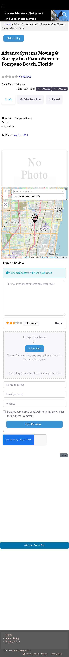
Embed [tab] (56, 99)
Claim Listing (13, 38)
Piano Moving (60, 89)
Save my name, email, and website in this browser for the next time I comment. (35, 413)
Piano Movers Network (24, 13)
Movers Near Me (34, 545)
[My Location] (39, 196)
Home (7, 24)
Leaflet (26, 257)
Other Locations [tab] (32, 99)
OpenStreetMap (48, 257)
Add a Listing (12, 638)
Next (64, 455)
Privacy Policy (12, 641)
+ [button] (6, 191)
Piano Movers (34, 84)
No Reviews (25, 76)
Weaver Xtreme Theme (36, 654)
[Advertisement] (34, 499)
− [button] (6, 196)
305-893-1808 (20, 135)
